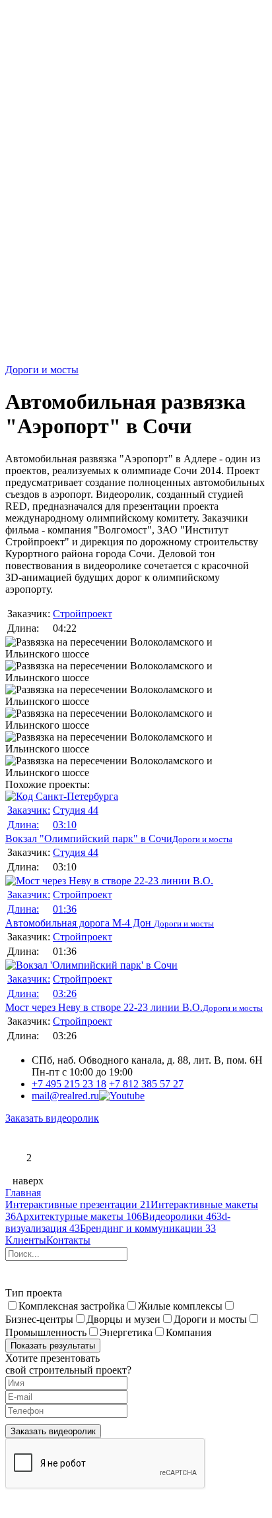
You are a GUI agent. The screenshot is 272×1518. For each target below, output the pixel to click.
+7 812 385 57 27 (146, 1083)
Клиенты (25, 1240)
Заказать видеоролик (52, 1118)
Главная (23, 1192)
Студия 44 (75, 810)
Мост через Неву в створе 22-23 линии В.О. (104, 993)
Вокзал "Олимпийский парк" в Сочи (88, 824)
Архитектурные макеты (79, 1216)
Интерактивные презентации (78, 1204)
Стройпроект (82, 613)
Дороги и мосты (42, 369)
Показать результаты (53, 1346)
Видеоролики (179, 1216)
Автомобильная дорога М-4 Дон (79, 908)
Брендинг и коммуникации (148, 1228)
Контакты (68, 1240)
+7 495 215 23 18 (69, 1083)
